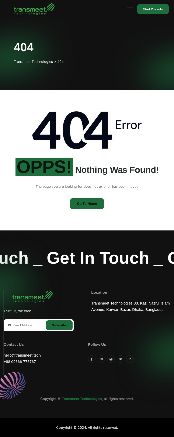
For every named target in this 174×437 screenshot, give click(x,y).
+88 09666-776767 (20, 362)
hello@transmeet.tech (22, 355)
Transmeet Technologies (82, 399)
